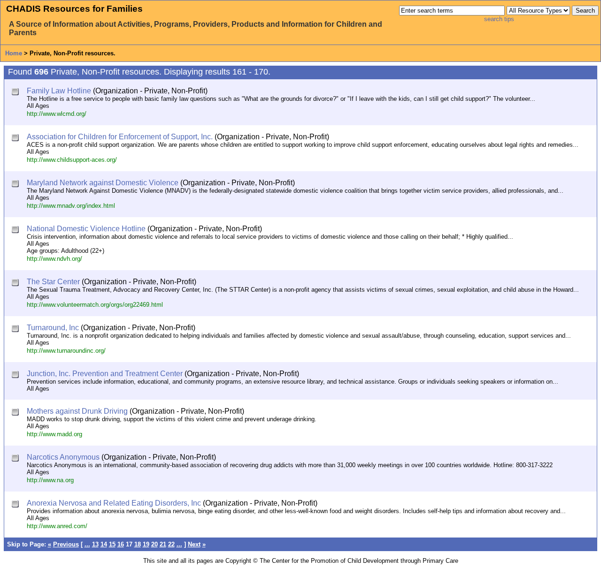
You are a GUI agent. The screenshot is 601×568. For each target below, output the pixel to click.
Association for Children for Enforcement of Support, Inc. (120, 137)
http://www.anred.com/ (57, 526)
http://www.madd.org (54, 434)
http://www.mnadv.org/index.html (71, 205)
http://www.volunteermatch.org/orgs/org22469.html (95, 304)
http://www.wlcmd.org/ (56, 113)
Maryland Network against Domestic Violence (102, 183)
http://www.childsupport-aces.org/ (72, 159)
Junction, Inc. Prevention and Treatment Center (105, 374)
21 (163, 544)
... (87, 544)
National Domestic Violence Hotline (86, 229)
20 (154, 544)
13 (95, 544)
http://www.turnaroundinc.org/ (66, 350)
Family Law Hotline (59, 91)
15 (112, 544)
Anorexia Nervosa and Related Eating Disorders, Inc (114, 503)
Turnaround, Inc (53, 328)
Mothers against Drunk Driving (77, 411)
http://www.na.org (50, 480)
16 (120, 544)
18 (137, 544)
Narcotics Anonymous (63, 457)
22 (171, 544)
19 (146, 544)
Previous (66, 544)
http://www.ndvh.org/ (54, 258)
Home (13, 53)
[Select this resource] (16, 93)
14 (103, 544)
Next (194, 544)
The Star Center (53, 282)
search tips (499, 19)
